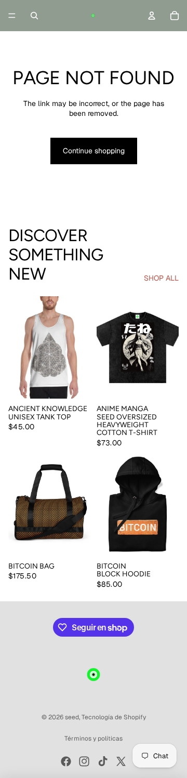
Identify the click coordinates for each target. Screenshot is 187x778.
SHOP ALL (161, 278)
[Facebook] (66, 761)
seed (72, 717)
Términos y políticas (93, 738)
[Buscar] (34, 15)
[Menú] (12, 16)
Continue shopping (94, 150)
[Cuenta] (151, 15)
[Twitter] (121, 761)
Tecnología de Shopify (114, 717)
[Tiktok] (103, 761)
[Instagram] (84, 761)
